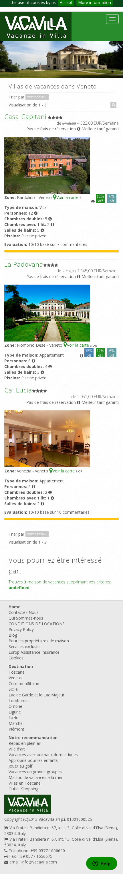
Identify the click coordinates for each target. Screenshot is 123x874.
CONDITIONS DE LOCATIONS (37, 623)
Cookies (16, 658)
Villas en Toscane (25, 783)
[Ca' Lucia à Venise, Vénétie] (47, 438)
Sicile (13, 689)
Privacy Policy (21, 629)
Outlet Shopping (23, 788)
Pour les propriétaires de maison (39, 640)
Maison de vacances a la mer (36, 777)
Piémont (16, 729)
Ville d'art (17, 749)
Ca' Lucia (18, 390)
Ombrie (15, 706)
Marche (16, 723)
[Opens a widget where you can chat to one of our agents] (101, 864)
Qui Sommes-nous (26, 618)
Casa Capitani (25, 116)
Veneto (15, 677)
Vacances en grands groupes (35, 771)
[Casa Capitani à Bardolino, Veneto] (47, 165)
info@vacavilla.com (39, 862)
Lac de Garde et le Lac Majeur (36, 695)
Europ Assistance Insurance (34, 652)
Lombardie (19, 700)
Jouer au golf (20, 766)
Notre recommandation (33, 737)
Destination (21, 666)
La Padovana (23, 264)
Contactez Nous (24, 612)
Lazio (14, 717)
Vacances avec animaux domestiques (43, 754)
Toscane (17, 672)
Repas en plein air (25, 743)
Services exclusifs (25, 646)
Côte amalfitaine (24, 683)
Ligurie (15, 712)
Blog (13, 635)
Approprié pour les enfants (33, 760)
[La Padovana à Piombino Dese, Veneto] (47, 312)
